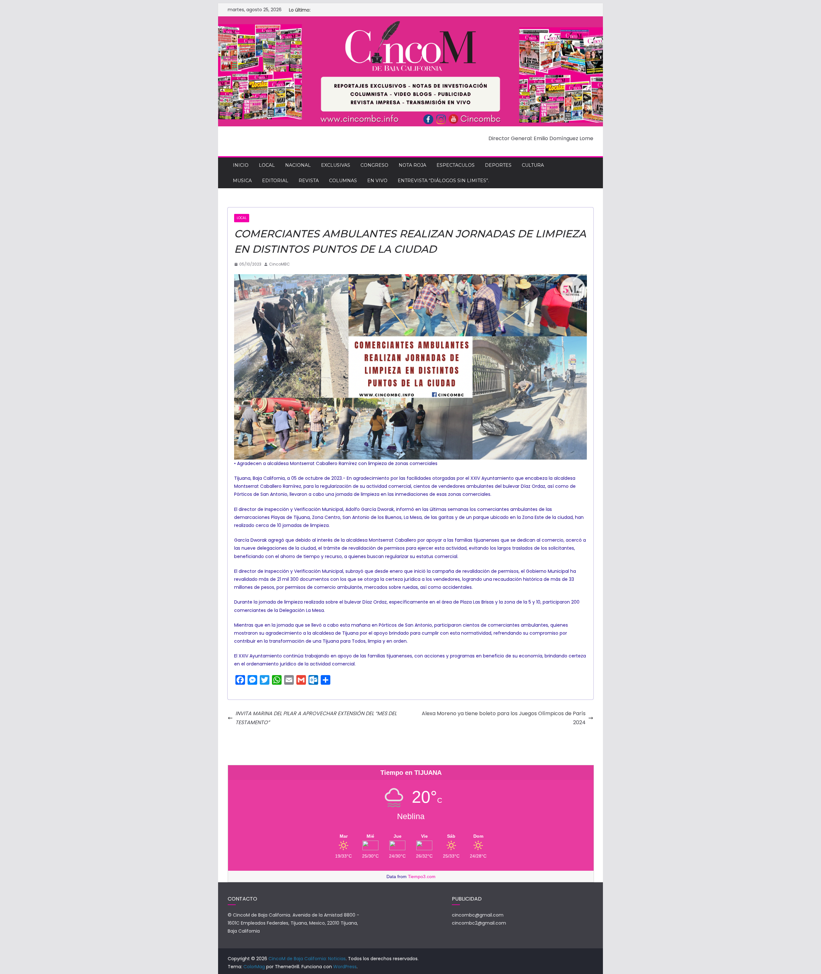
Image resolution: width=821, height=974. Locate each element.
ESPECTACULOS (455, 165)
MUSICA (242, 180)
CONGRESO (374, 165)
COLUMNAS (343, 180)
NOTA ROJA (412, 165)
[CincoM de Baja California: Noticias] (410, 20)
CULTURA (533, 165)
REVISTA (309, 180)
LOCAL (267, 165)
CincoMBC (279, 264)
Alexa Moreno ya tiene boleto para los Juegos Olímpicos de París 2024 (504, 718)
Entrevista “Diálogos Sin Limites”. (443, 180)
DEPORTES (498, 165)
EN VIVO (377, 180)
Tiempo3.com (422, 876)
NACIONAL (298, 165)
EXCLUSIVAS (335, 165)
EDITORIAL (275, 180)
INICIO (241, 165)
